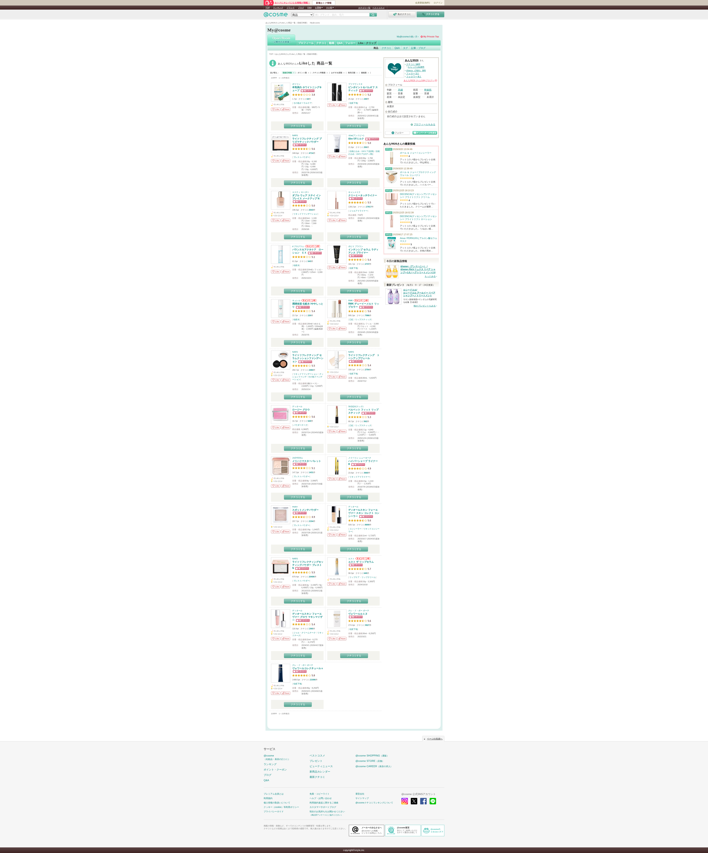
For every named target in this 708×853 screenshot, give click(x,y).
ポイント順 (302, 73)
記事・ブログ (418, 48)
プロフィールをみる (424, 124)
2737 (367, 264)
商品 (376, 48)
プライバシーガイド (274, 811)
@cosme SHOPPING (372, 755)
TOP (268, 7)
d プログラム (298, 246)
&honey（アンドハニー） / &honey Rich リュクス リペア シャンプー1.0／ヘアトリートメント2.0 (417, 269)
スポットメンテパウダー (305, 509)
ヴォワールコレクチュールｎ (307, 668)
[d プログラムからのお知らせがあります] (312, 246)
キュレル (296, 300)
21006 (312, 680)
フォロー (350, 42)
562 (365, 421)
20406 (311, 577)
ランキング (278, 7)
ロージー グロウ (301, 409)
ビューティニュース (321, 766)
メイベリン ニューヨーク (359, 458)
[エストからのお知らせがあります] (362, 558)
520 (309, 421)
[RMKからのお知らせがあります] (361, 300)
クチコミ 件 (413, 64)
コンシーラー (355, 529)
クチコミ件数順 (319, 73)
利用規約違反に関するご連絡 (324, 802)
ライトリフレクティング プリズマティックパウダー (307, 140)
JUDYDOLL (297, 458)
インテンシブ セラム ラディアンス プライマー (363, 251)
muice (295, 507)
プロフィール (306, 42)
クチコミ (321, 42)
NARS (295, 135)
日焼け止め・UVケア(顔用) (361, 151)
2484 (311, 370)
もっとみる (430, 276)
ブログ (301, 7)
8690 (367, 525)
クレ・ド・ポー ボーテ (358, 610)
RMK (350, 300)
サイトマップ (362, 798)
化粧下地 (353, 103)
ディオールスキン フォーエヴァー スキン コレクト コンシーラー (363, 513)
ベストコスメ (378, 8)
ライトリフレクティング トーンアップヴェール (363, 357)
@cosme (277, 757)
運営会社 (359, 794)
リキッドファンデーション (305, 214)
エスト (351, 558)
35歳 (400, 89)
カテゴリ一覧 (364, 8)
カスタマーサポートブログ (323, 807)
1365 (311, 628)
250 (365, 147)
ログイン (438, 2)
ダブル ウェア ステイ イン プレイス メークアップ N (306, 197)
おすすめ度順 (336, 73)
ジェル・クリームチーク (304, 633)
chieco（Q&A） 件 (416, 70)
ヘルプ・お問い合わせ (321, 798)
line (433, 801)
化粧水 (296, 265)
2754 (367, 369)
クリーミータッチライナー (362, 195)
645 (365, 573)
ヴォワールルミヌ (357, 613)
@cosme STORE (369, 760)
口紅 (351, 319)
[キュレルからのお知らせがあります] (308, 300)
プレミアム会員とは (274, 794)
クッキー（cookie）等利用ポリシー (281, 807)
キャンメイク (354, 192)
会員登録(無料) (422, 2)
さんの (420, 80)
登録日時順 (287, 73)
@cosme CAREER (374, 766)
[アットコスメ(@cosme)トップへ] (276, 15)
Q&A (309, 7)
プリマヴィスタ (355, 84)
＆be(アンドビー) (356, 135)
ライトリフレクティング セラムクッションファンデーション (307, 358)
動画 (331, 42)
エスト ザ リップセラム (361, 561)
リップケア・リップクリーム (362, 577)
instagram (404, 801)
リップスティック (363, 319)
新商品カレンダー (320, 771)
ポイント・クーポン (275, 769)
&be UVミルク (356, 138)
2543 (311, 210)
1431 (311, 472)
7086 (367, 315)
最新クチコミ (317, 776)
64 (308, 99)
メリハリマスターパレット (306, 461)
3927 (367, 625)
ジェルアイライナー (358, 211)
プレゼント (316, 760)
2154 (311, 521)
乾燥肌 (427, 89)
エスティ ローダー (300, 192)
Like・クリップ (367, 42)
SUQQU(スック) (355, 406)
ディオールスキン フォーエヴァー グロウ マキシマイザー (307, 616)
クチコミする (298, 126)
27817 (369, 207)
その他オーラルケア (302, 103)
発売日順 (351, 73)
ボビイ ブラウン (355, 246)
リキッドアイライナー (359, 477)
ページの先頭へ (434, 738)
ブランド (291, 7)
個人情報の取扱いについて (277, 802)
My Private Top (431, 36)
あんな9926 (305, 63)
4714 (311, 153)
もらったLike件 (416, 67)
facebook (423, 801)
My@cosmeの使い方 (407, 36)
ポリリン (296, 84)
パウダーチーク (300, 425)
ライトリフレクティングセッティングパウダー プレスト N (307, 564)
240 (365, 99)
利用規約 (268, 798)
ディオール (297, 406)
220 (309, 315)
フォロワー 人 (413, 76)
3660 (366, 473)
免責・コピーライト (319, 794)
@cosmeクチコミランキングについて (374, 802)
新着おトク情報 (324, 3)
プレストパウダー (301, 157)
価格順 (364, 73)
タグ (405, 48)
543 (309, 261)
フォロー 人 (412, 73)
